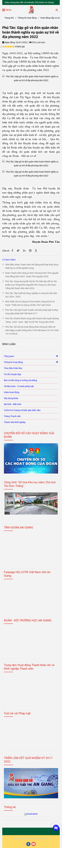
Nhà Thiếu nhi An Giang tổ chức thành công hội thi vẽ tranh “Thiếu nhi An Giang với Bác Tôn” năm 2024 (29, 303)
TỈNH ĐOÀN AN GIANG (18, 527)
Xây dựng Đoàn (11, 398)
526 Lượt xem (38, 42)
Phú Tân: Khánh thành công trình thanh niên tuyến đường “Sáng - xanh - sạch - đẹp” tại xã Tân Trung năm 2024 (32, 320)
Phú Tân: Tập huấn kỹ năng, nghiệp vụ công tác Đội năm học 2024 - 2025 (31, 295)
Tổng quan (9, 356)
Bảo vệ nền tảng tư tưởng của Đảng (20, 380)
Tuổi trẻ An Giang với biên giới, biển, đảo (22, 410)
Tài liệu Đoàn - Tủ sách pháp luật (19, 386)
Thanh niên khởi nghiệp (14, 422)
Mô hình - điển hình (12, 404)
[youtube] (34, 844)
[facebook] (28, 844)
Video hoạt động (11, 392)
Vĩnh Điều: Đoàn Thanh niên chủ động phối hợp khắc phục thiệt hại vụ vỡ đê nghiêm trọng (32, 266)
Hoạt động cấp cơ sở (50, 18)
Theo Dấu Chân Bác (13, 368)
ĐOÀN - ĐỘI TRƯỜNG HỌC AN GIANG (27, 620)
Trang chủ (9, 18)
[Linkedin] (24, 250)
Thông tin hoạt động (27, 18)
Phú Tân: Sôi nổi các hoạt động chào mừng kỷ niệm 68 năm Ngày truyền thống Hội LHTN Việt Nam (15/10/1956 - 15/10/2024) (32, 330)
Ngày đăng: (9, 42)
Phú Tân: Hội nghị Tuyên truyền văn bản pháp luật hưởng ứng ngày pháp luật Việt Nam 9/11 (31, 312)
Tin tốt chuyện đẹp (12, 374)
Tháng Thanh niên (12, 416)
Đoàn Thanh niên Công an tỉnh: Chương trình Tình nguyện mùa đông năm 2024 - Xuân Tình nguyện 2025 (32, 275)
